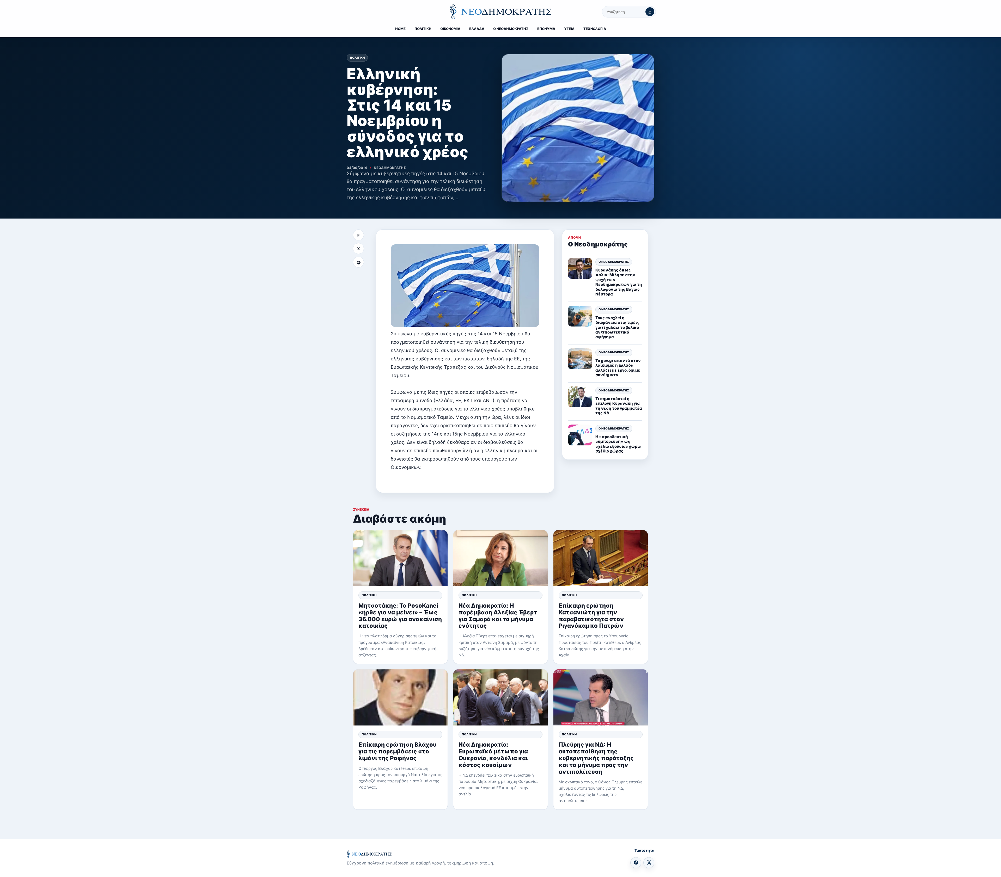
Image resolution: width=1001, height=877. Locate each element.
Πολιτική (357, 57)
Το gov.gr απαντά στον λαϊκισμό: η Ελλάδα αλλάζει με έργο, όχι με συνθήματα (618, 367)
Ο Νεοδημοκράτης (614, 261)
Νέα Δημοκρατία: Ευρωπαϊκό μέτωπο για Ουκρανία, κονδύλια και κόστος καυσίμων (493, 754)
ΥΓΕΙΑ (569, 29)
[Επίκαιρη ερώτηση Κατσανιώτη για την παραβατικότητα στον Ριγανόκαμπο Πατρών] (600, 558)
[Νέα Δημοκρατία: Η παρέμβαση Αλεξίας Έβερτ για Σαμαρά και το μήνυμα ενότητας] (500, 558)
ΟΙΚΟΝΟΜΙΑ (450, 29)
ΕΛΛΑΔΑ (476, 29)
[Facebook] (635, 862)
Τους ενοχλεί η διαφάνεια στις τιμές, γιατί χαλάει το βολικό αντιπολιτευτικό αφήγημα (617, 327)
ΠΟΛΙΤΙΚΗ (422, 29)
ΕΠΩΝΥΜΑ (546, 29)
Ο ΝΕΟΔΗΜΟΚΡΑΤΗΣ (510, 29)
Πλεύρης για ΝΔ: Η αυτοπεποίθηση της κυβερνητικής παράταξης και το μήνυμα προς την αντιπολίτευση (596, 758)
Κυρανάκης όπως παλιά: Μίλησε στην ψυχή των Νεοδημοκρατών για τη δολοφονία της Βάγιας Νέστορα (618, 281)
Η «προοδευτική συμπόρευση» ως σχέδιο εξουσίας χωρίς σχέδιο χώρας (618, 443)
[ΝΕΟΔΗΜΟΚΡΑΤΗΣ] (500, 11)
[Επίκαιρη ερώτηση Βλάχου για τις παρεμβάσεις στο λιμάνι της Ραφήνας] (400, 697)
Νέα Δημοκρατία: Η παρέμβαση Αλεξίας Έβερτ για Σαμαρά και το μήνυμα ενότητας (498, 615)
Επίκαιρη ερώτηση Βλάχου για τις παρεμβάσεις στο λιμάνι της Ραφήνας (397, 751)
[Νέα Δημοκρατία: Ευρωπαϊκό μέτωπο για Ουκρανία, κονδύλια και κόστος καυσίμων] (500, 697)
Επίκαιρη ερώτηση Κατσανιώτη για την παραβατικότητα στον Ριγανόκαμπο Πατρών (591, 615)
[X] (648, 862)
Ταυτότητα (644, 850)
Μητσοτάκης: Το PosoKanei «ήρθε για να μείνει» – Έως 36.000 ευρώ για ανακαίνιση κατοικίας (400, 615)
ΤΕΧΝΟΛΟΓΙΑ (594, 29)
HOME (400, 29)
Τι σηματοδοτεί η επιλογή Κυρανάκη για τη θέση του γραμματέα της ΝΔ (618, 405)
